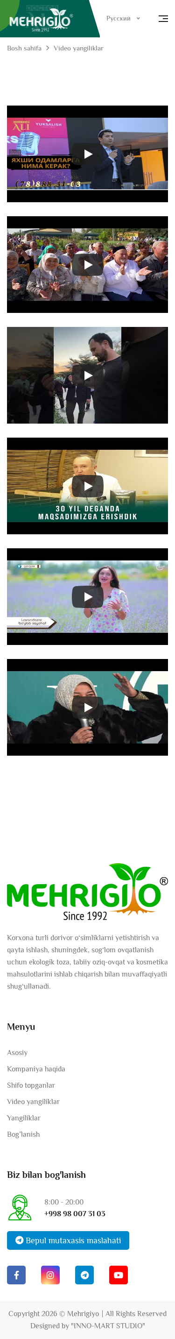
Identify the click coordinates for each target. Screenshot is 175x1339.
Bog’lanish (23, 1134)
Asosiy (17, 1053)
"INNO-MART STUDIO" (108, 1326)
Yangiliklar (24, 1118)
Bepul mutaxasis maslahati (72, 1240)
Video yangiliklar (33, 1102)
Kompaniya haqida (36, 1069)
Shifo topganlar (31, 1085)
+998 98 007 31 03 (74, 1214)
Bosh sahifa (24, 48)
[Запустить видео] (88, 154)
